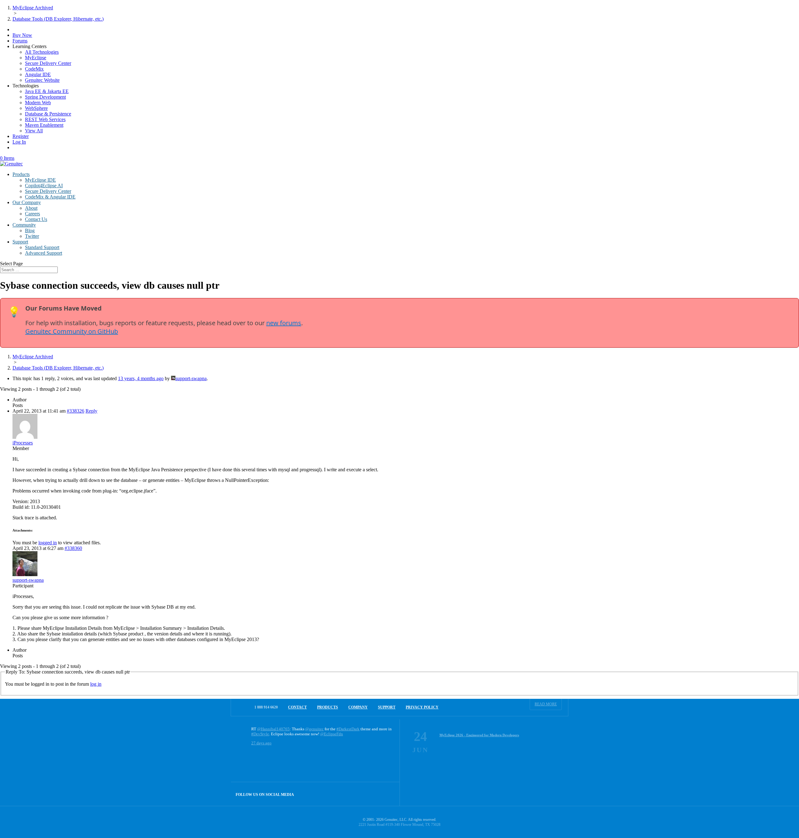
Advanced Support (43, 253)
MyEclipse (35, 57)
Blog (30, 230)
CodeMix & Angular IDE (50, 196)
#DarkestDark (348, 729)
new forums (283, 323)
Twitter (32, 236)
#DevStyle (260, 734)
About (31, 208)
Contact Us (36, 219)
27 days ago (261, 743)
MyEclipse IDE (40, 180)
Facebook (374, 793)
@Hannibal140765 (273, 729)
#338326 (75, 411)
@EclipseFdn (331, 734)
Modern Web (38, 102)
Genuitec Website (42, 80)
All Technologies (42, 52)
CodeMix (34, 68)
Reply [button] (91, 411)
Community (24, 225)
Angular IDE (38, 74)
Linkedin (388, 793)
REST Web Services (45, 119)
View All (34, 130)
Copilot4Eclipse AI (44, 185)
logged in (47, 542)
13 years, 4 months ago (141, 378)
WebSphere (36, 108)
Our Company (26, 202)
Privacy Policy (422, 707)
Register (20, 136)
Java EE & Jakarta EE (47, 91)
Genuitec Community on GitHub (71, 331)
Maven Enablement (44, 125)
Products (21, 174)
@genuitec (314, 729)
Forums (19, 40)
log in (95, 684)
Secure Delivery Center (48, 63)
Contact (297, 707)
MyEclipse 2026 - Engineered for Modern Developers (479, 735)
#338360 (73, 548)
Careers (32, 213)
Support (20, 241)
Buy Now (22, 35)
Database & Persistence (48, 113)
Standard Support (42, 247)
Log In (19, 142)
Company (358, 707)
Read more (546, 704)
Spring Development (45, 97)
